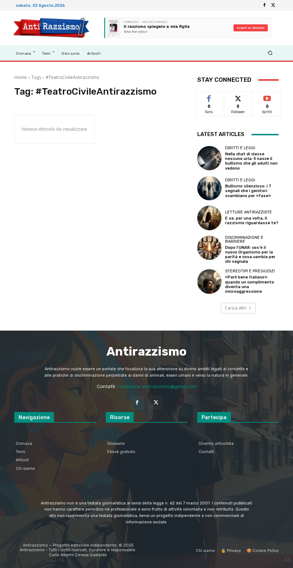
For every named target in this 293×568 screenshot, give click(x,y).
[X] (273, 5)
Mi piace (209, 97)
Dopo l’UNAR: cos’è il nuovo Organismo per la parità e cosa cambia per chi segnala (250, 254)
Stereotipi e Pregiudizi (250, 271)
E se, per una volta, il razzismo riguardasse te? (251, 220)
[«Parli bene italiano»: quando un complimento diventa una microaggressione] (209, 281)
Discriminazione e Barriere (244, 239)
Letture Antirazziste (248, 212)
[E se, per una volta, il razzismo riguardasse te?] (209, 218)
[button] (270, 53)
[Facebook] (264, 5)
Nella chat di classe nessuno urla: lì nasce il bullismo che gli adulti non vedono (251, 161)
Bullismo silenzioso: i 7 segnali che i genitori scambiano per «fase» (248, 191)
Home (20, 77)
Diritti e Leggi (240, 148)
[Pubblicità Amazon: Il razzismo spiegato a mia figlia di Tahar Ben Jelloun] (187, 27)
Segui (238, 97)
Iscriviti (267, 97)
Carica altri (236, 308)
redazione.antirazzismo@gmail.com (157, 386)
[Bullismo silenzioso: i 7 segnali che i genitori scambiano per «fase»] (209, 188)
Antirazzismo (146, 351)
